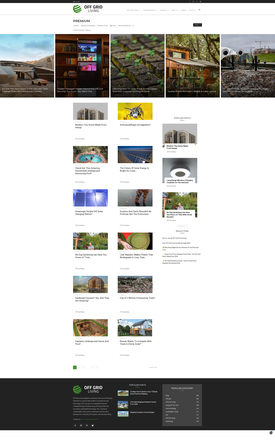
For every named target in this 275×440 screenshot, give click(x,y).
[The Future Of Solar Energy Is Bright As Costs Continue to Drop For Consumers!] (137, 154)
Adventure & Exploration (88, 25)
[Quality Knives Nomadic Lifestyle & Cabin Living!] (193, 66)
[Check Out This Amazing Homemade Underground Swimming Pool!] (93, 154)
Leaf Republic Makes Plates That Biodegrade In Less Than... (136, 256)
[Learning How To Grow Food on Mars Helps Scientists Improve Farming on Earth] (137, 66)
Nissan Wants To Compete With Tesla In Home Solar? (136, 342)
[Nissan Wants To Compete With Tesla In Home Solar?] (137, 327)
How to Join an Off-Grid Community (174, 238)
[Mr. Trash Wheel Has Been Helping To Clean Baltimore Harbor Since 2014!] (248, 66)
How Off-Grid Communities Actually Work (176, 243)
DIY (167, 415)
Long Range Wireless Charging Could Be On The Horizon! (180, 181)
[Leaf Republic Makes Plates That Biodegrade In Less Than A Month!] (137, 241)
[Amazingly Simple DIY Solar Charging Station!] (93, 197)
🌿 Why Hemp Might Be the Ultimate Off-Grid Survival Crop (180, 249)
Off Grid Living (170, 402)
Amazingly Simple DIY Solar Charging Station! (89, 212)
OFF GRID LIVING (132, 10)
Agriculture (113, 25)
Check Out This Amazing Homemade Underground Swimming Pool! (87, 171)
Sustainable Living (172, 412)
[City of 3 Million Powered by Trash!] (137, 284)
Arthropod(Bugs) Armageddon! (135, 125)
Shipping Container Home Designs (142, 412)
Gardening (169, 421)
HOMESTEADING (149, 10)
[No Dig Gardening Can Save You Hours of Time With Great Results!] (93, 241)
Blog (167, 395)
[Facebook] (189, 1)
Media (184, 10)
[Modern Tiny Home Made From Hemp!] (93, 111)
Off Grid (168, 399)
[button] (199, 10)
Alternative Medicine (125, 25)
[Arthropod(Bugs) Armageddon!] (137, 111)
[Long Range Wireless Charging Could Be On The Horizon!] (182, 170)
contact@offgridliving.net (89, 419)
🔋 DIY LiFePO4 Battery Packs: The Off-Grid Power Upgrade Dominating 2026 (179, 262)
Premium (78, 122)
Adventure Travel (103, 25)
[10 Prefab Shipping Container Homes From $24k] (123, 404)
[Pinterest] (196, 1)
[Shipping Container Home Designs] (123, 414)
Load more (181, 226)
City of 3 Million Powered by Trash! (137, 298)
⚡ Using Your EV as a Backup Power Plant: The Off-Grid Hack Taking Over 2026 (181, 255)
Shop (191, 10)
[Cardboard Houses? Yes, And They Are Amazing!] (93, 284)
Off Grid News (7, 95)
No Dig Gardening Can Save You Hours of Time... (91, 256)
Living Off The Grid (172, 405)
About (174, 10)
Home (75, 17)
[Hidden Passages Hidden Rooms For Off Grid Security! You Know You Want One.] (82, 66)
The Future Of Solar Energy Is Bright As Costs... (134, 169)
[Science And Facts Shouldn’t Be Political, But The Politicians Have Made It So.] (137, 197)
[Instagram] (193, 1)
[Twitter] (200, 1)
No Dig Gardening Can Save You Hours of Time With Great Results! (179, 214)
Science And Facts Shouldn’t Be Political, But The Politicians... (135, 212)
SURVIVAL (163, 10)
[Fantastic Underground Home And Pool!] (93, 327)
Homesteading (171, 408)
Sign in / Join (76, 1)
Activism (76, 25)
